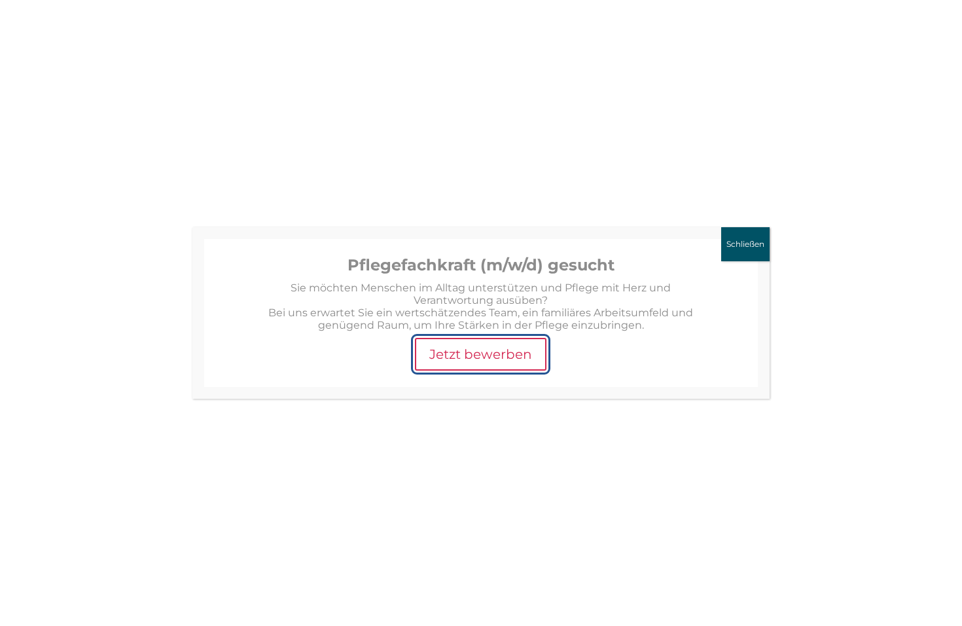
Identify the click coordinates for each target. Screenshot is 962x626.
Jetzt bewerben (480, 354)
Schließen (745, 244)
